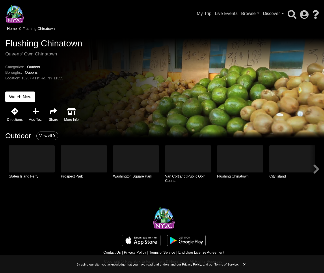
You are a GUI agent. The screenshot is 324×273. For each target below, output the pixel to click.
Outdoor (33, 67)
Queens (31, 72)
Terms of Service (162, 252)
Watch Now (20, 96)
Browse (248, 13)
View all (46, 136)
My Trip (204, 13)
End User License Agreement (201, 252)
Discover (272, 13)
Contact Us (112, 252)
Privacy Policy (135, 252)
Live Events (226, 13)
